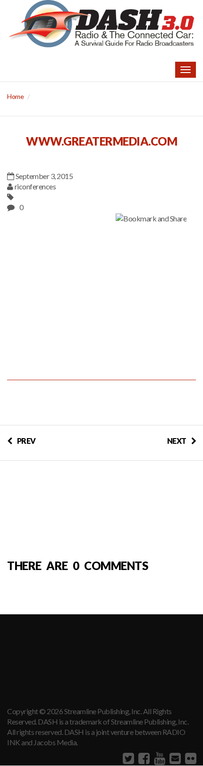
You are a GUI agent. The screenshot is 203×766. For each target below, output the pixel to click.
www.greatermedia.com (101, 141)
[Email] (174, 758)
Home (15, 96)
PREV (26, 440)
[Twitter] (127, 758)
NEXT (176, 440)
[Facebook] (143, 758)
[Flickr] (189, 758)
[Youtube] (158, 758)
